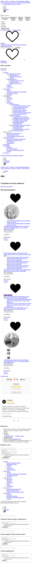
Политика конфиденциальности (15, 150)
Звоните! (6, 238)
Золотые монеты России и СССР (22, 105)
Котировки (7, 144)
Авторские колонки (9, 137)
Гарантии (9, 147)
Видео (8, 100)
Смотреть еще (4, 376)
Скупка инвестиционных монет (15, 136)
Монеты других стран (16, 76)
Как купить (7, 89)
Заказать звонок (5, 28)
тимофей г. (10, 400)
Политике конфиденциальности (9, 559)
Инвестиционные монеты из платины (20, 125)
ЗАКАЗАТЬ (5, 527)
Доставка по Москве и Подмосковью (16, 91)
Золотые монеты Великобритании (22, 112)
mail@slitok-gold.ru (16, 439)
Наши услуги (7, 487)
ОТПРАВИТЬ (5, 457)
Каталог (6, 72)
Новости (9, 97)
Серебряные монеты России (20, 116)
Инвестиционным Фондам (14, 133)
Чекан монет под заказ (13, 134)
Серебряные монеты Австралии (21, 118)
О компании (7, 146)
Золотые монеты (14, 104)
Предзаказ (9, 94)
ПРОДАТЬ (4, 543)
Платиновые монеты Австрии (21, 129)
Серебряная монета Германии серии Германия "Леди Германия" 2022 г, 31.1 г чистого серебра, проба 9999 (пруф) (16, 361)
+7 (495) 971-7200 (5, 30)
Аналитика (10, 98)
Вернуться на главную (7, 186)
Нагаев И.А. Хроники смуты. (15, 140)
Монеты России (14, 75)
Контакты (6, 152)
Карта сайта (4, 504)
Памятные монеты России (17, 80)
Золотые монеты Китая (19, 111)
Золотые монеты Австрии (20, 109)
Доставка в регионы (12, 93)
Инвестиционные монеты (14, 73)
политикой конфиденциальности (21, 456)
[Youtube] (6, 9)
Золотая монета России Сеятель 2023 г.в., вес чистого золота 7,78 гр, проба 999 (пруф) (16, 308)
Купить (6, 239)
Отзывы (9, 151)
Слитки (9, 86)
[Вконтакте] (5, 8)
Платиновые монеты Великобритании (18, 127)
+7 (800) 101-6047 (16, 30)
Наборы (12, 78)
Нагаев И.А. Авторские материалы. (16, 139)
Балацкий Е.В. (11, 141)
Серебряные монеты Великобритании (18, 123)
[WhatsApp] (7, 161)
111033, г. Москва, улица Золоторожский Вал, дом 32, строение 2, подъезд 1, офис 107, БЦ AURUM (15, 167)
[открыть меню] (1, 14)
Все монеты (10, 103)
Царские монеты (14, 82)
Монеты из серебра (15, 115)
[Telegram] (5, 6)
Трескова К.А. (10, 143)
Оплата (9, 90)
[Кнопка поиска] (18, 47)
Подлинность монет (12, 148)
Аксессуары (10, 87)
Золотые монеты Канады (19, 114)
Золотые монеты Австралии (20, 107)
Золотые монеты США (19, 108)
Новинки (9, 84)
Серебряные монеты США (20, 121)
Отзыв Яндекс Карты (7, 416)
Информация (7, 478)
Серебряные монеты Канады (20, 119)
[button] (14, 420)
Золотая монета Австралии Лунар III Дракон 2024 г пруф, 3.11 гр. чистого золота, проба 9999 (17, 270)
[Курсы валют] (5, 15)
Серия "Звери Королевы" (16, 130)
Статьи (9, 101)
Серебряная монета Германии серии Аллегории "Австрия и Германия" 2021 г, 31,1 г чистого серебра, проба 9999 (16, 228)
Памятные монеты (12, 79)
